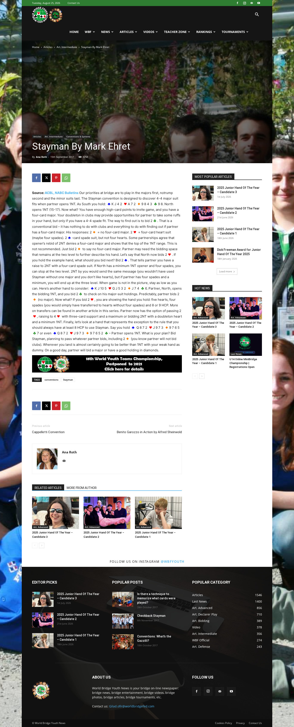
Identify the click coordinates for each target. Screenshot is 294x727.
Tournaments (233, 32)
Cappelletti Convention (48, 432)
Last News (236, 353)
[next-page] (41, 545)
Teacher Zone (175, 32)
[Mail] (251, 3)
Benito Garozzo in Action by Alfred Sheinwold (149, 432)
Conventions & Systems (78, 136)
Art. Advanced (40, 527)
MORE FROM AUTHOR (82, 488)
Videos (148, 32)
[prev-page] (34, 545)
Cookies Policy (223, 723)
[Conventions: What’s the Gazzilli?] (123, 641)
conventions (51, 379)
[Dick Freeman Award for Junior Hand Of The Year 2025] (203, 255)
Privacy (240, 723)
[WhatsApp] (66, 178)
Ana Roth (41, 156)
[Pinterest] (56, 178)
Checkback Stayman (151, 615)
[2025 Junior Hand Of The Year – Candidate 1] (158, 513)
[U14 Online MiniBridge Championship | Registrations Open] (245, 344)
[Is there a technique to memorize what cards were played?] (123, 599)
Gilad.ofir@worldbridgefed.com (131, 706)
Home (74, 32)
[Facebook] (237, 3)
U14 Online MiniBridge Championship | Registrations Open (243, 363)
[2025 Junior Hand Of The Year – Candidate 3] (55, 513)
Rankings (204, 32)
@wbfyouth (172, 561)
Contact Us (74, 3)
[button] (257, 15)
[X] (46, 178)
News (105, 32)
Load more (225, 271)
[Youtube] (258, 3)
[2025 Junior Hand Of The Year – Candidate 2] (107, 513)
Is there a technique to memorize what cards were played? (156, 598)
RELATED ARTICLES (48, 488)
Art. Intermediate (67, 47)
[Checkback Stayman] (123, 621)
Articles (127, 32)
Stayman (68, 379)
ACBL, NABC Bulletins (61, 193)
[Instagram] (244, 3)
